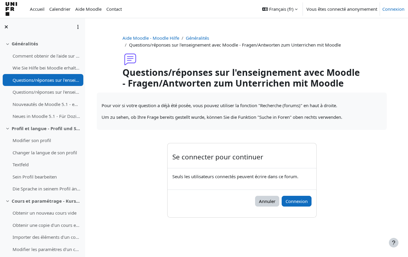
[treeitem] (42, 80)
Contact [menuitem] (114, 9)
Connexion (393, 9)
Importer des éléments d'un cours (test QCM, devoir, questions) (46, 237)
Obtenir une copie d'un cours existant (46, 225)
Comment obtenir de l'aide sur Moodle (46, 56)
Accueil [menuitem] (37, 9)
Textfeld (21, 164)
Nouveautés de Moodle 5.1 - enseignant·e (46, 104)
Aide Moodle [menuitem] (88, 9)
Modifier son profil (32, 140)
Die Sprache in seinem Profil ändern (46, 189)
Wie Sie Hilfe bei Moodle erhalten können (46, 68)
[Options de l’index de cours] (78, 27)
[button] (279, 9)
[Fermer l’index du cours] (6, 27)
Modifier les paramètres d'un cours (46, 249)
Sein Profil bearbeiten (35, 177)
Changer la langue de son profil (45, 153)
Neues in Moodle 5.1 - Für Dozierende (46, 116)
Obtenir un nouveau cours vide (44, 213)
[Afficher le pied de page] (393, 242)
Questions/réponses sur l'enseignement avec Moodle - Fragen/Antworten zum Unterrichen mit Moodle (46, 80)
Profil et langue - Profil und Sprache (46, 128)
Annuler (267, 201)
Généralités (25, 44)
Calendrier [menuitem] (59, 9)
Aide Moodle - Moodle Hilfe (150, 38)
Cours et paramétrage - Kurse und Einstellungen (46, 201)
